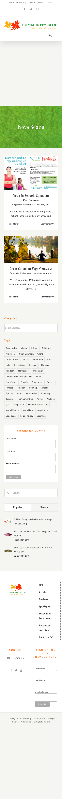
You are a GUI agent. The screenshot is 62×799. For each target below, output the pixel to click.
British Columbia (26, 354)
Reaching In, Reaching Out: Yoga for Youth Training (35, 534)
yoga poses (11, 416)
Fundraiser (38, 359)
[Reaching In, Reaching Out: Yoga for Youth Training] (8, 536)
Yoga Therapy (26, 416)
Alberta (23, 348)
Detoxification (12, 359)
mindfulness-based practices (19, 376)
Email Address (12, 463)
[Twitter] (16, 670)
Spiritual (9, 393)
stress (19, 393)
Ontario (24, 382)
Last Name (11, 451)
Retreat (9, 388)
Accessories (11, 348)
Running (33, 388)
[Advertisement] (31, 73)
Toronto (9, 399)
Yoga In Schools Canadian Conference (31, 170)
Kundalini (10, 371)
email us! (19, 658)
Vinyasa (39, 399)
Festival (26, 359)
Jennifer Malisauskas (24, 205)
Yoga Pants (42, 410)
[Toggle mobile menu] (56, 35)
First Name (11, 438)
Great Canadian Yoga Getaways (31, 246)
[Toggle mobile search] (50, 35)
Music (39, 376)
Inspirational (19, 365)
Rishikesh (21, 388)
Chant (40, 354)
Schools (44, 388)
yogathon (41, 416)
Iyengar (32, 365)
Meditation (38, 371)
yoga (8, 404)
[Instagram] (21, 670)
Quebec (50, 382)
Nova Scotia (11, 382)
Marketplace (24, 371)
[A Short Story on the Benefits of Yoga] (8, 522)
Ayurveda (10, 354)
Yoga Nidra (28, 410)
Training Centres (25, 399)
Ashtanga (46, 348)
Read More (13, 224)
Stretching (45, 393)
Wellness (51, 399)
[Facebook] (11, 670)
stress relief (31, 393)
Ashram (34, 348)
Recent (44, 507)
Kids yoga (44, 365)
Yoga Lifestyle (12, 410)
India (8, 365)
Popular (17, 507)
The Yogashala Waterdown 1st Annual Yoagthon (33, 550)
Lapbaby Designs (43, 721)
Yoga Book (19, 404)
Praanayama (37, 382)
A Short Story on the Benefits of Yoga (33, 519)
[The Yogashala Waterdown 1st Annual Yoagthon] (8, 552)
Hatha (49, 359)
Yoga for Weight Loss (38, 404)
